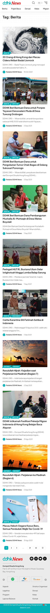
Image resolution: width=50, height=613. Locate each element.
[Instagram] (36, 558)
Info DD (15, 104)
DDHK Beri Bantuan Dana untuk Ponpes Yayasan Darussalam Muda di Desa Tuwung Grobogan (24, 111)
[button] (33, 3)
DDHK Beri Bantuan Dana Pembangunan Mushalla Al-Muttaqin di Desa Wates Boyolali (24, 218)
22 (36, 548)
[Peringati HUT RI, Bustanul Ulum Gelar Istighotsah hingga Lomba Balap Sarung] (25, 252)
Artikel (7, 366)
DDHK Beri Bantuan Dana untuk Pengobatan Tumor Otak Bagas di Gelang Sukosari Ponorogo (25, 164)
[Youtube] (40, 558)
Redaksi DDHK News (14, 72)
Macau (15, 522)
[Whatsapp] (45, 558)
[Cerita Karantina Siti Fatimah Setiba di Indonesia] (25, 303)
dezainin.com (25, 608)
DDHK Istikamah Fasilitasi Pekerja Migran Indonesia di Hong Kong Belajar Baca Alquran (25, 424)
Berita (6, 53)
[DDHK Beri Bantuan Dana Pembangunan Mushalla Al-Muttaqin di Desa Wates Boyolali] (25, 198)
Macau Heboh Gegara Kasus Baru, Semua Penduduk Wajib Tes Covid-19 (23, 527)
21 (30, 548)
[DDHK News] (12, 3)
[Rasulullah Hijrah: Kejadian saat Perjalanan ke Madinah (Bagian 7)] (25, 353)
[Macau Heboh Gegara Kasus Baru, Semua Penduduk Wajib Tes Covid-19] (25, 508)
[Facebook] (31, 558)
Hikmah (16, 366)
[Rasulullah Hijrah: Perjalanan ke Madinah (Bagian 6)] (25, 458)
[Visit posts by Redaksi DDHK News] (4, 72)
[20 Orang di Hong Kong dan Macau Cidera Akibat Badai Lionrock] (25, 40)
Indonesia (16, 316)
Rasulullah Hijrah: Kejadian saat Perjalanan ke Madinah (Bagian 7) (20, 372)
